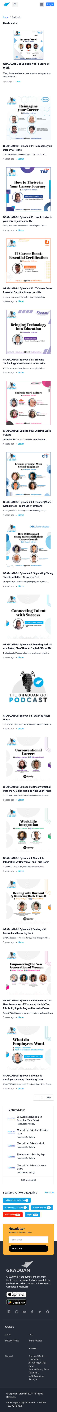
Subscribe (17, 1248)
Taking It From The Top (16, 1200)
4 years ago (7, 82)
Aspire (32, 1215)
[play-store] (28, 1302)
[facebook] (47, 1311)
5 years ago (8, 728)
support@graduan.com (24, 1402)
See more (49, 1192)
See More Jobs (28, 1180)
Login (50, 4)
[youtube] (24, 1311)
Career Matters (41, 1207)
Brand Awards (35, 1340)
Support (9, 1356)
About (8, 1334)
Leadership (12, 1215)
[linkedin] (8, 1311)
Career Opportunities (15, 1207)
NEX (30, 1334)
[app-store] (28, 1294)
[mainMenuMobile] (42, 4)
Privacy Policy (12, 1340)
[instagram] (16, 1311)
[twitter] (39, 1311)
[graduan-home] (6, 4)
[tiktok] (32, 1311)
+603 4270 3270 (14, 1406)
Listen (18, 82)
